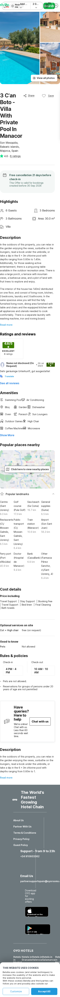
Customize (16, 991)
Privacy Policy (21, 839)
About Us (18, 820)
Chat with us (40, 721)
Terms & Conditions (24, 832)
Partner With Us (22, 826)
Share (31, 95)
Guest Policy (20, 845)
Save (51, 95)
